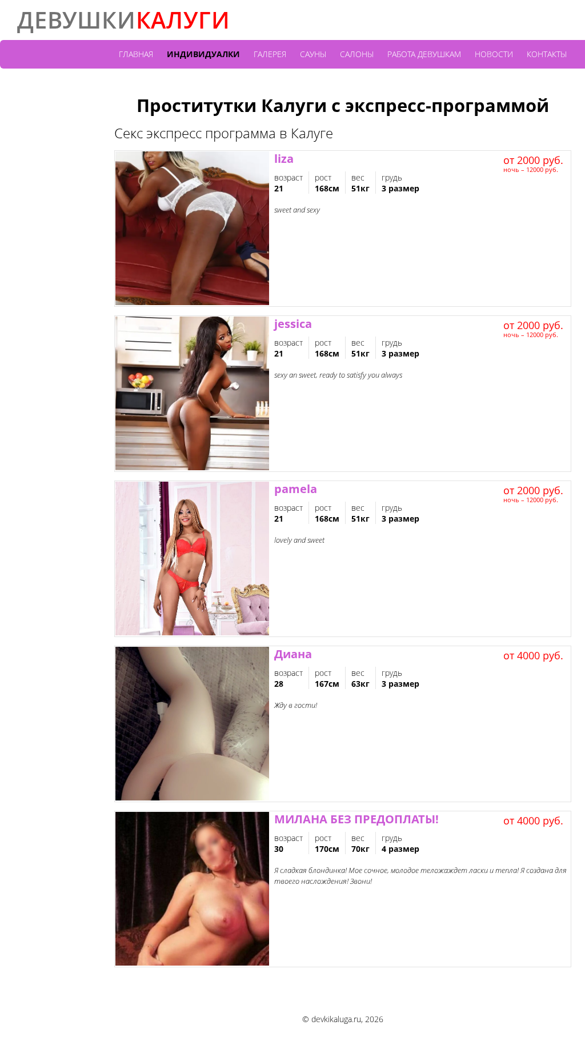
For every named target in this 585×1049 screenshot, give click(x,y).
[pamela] (192, 559)
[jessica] (192, 394)
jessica (293, 323)
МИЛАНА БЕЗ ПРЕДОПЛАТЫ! (356, 819)
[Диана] (192, 724)
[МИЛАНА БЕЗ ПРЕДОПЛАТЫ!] (192, 889)
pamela (295, 489)
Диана (293, 654)
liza (284, 158)
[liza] (192, 228)
